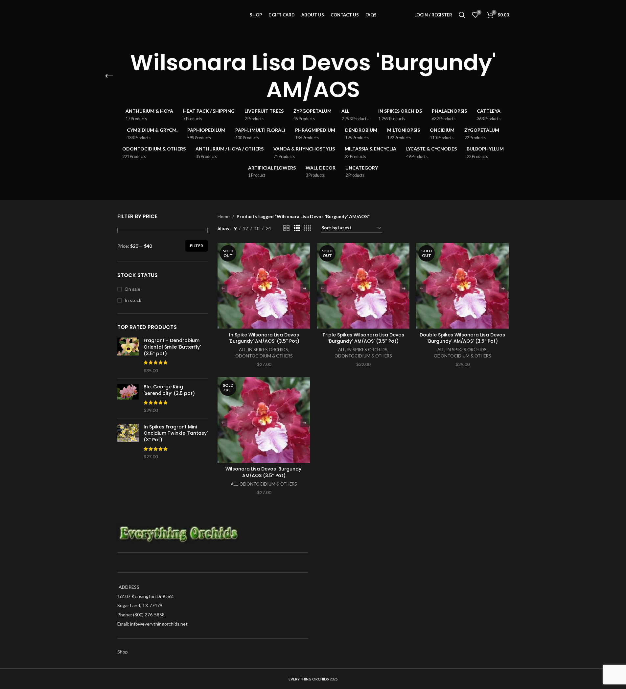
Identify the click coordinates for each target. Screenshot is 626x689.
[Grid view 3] (297, 228)
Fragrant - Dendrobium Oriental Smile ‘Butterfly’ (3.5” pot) (172, 346)
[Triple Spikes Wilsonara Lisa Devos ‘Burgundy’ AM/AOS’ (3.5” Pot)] (363, 286)
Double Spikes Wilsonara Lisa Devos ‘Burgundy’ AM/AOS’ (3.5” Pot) (462, 338)
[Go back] (109, 76)
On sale (132, 289)
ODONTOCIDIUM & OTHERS (264, 355)
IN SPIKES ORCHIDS (268, 349)
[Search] (462, 14)
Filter (196, 245)
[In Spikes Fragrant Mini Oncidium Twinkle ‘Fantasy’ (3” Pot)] (128, 442)
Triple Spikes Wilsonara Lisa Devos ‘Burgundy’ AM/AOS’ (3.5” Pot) (363, 338)
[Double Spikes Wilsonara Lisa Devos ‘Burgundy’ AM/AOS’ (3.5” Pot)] (462, 286)
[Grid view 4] (307, 228)
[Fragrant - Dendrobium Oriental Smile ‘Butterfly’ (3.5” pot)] (128, 355)
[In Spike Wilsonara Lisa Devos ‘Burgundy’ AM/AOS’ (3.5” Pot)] (264, 286)
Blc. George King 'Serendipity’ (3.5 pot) (169, 390)
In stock (133, 300)
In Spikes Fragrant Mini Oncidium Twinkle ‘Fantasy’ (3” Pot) (176, 433)
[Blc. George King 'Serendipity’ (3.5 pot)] (128, 398)
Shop (122, 652)
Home (224, 216)
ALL (242, 349)
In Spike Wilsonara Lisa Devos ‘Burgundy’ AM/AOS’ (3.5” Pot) (264, 338)
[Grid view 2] (286, 228)
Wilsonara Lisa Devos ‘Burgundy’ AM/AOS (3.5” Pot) (263, 472)
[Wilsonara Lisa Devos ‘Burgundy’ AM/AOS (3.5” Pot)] (264, 420)
